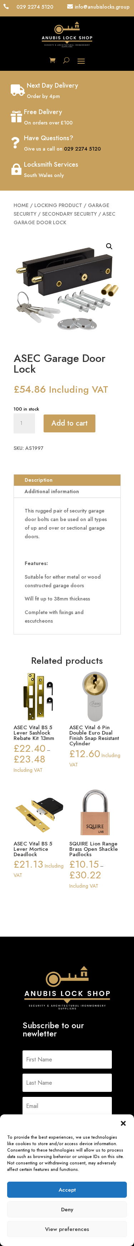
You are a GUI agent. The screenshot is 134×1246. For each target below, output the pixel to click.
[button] (123, 1123)
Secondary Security (69, 213)
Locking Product (58, 205)
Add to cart (69, 423)
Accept (67, 1190)
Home (21, 205)
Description (39, 480)
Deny (67, 1209)
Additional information (52, 491)
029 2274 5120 (82, 148)
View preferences (67, 1229)
